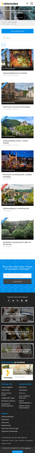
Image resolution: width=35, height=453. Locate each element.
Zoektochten (5, 390)
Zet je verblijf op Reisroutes (24, 397)
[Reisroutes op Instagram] (22, 300)
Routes (3, 45)
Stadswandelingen (12, 22)
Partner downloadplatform (25, 402)
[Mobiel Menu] (31, 3)
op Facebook (13, 362)
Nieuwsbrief (23, 390)
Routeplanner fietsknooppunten (7, 405)
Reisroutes (9, 3)
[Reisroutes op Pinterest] (17, 300)
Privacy (12, 440)
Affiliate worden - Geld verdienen (25, 407)
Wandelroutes (6, 425)
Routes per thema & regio (10, 428)
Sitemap (3, 443)
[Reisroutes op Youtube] (26, 300)
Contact (9, 443)
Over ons (22, 393)
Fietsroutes (5, 422)
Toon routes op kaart (17, 31)
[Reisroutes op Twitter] (13, 300)
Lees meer (27, 448)
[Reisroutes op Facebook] (8, 300)
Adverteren (22, 387)
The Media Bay (7, 437)
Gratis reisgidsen (7, 387)
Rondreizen (5, 419)
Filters (8, 38)
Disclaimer (22, 440)
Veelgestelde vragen (8, 398)
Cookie (16, 440)
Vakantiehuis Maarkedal (9, 431)
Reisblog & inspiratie (8, 401)
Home (4, 22)
